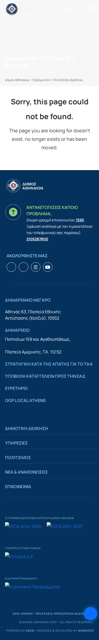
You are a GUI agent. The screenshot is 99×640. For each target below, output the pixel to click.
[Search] (76, 9)
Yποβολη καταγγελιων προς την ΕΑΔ (45, 376)
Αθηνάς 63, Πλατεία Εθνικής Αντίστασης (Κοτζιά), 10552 (33, 315)
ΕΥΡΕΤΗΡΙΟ (16, 388)
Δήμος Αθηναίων (17, 80)
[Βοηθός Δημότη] (90, 613)
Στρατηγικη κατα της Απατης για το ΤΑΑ (49, 364)
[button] (91, 9)
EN (67, 9)
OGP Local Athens (25, 400)
